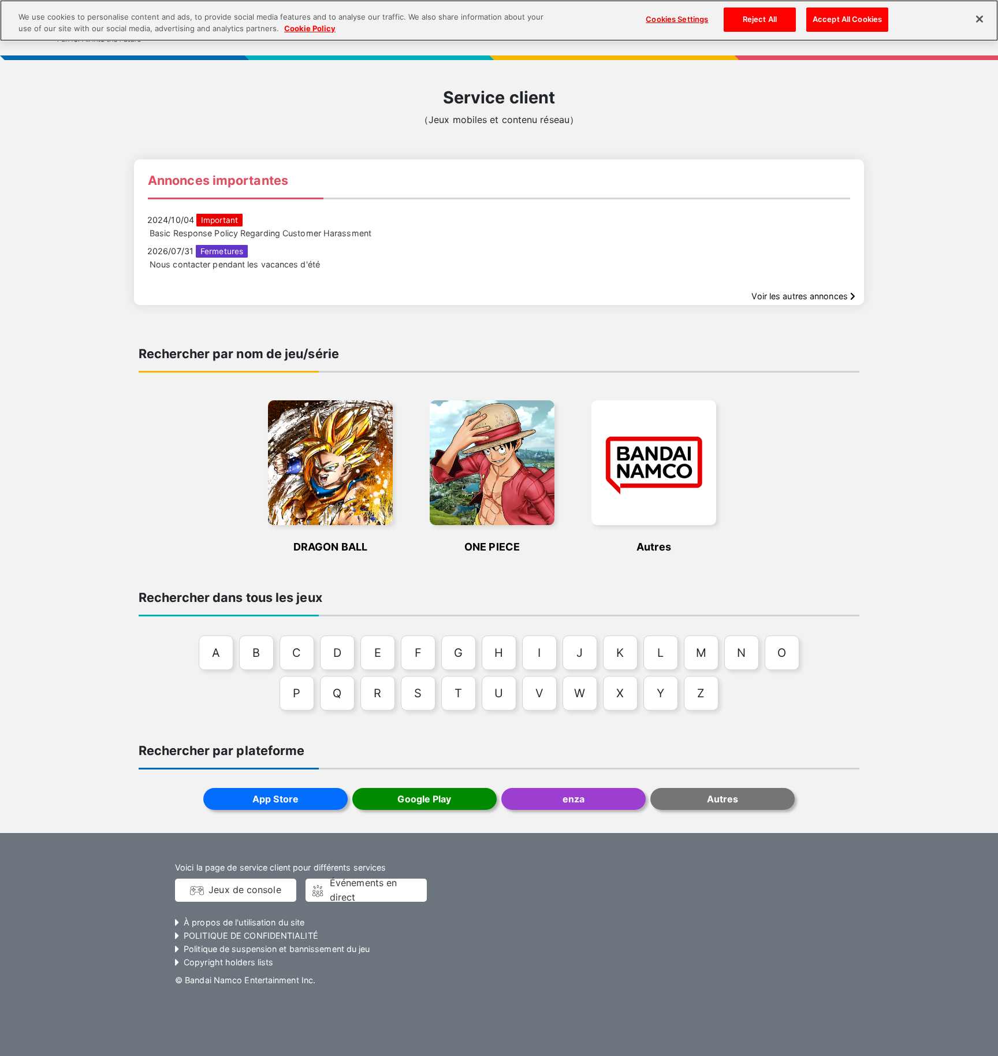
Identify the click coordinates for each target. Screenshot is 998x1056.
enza (573, 799)
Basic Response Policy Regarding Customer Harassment (260, 233)
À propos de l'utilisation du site (244, 922)
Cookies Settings (677, 19)
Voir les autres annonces (800, 296)
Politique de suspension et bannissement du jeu (277, 949)
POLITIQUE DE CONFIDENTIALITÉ (251, 935)
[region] (499, 20)
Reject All (760, 19)
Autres (723, 799)
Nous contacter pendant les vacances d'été (235, 264)
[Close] (979, 19)
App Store (275, 799)
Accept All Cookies (847, 19)
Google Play (424, 799)
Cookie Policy (310, 28)
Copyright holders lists (228, 962)
